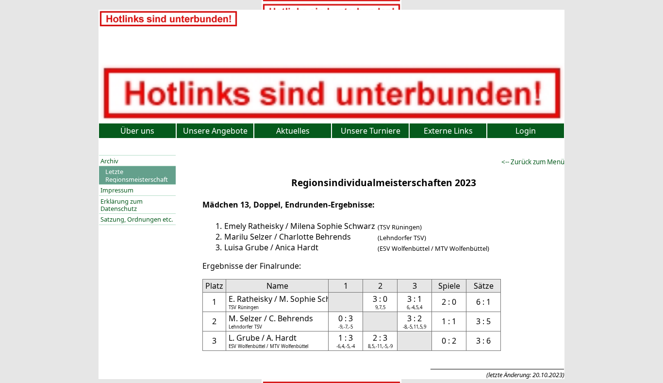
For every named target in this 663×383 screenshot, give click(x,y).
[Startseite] (168, 24)
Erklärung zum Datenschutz (121, 205)
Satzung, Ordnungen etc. (136, 219)
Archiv (109, 161)
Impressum (116, 190)
